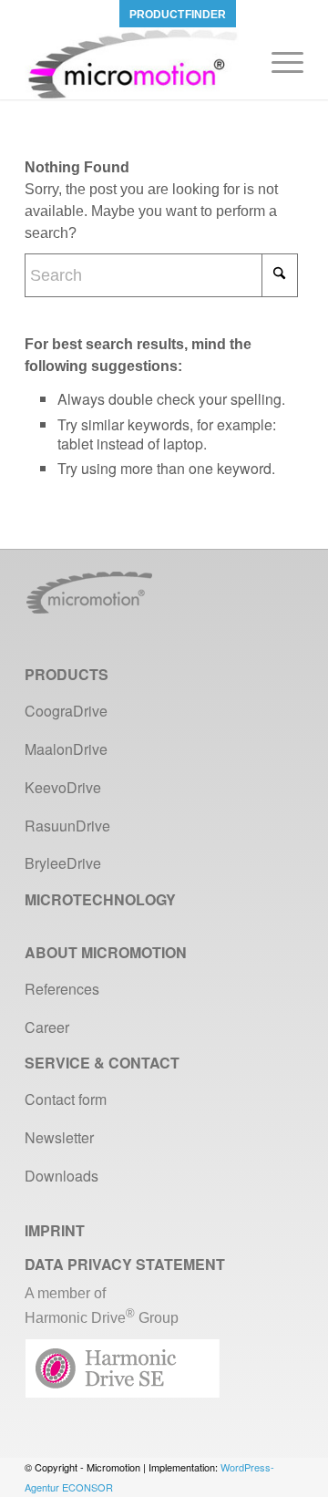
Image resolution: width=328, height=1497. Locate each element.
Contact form (66, 1099)
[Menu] (278, 62)
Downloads (61, 1175)
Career (47, 1027)
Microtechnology (100, 899)
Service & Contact (102, 1062)
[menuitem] (178, 13)
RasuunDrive (67, 825)
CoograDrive (66, 710)
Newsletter (59, 1137)
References (62, 988)
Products (66, 674)
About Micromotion (106, 952)
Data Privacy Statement (125, 1264)
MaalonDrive (66, 748)
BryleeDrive (63, 862)
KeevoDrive (63, 787)
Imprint (55, 1230)
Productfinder (177, 14)
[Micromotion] (136, 62)
